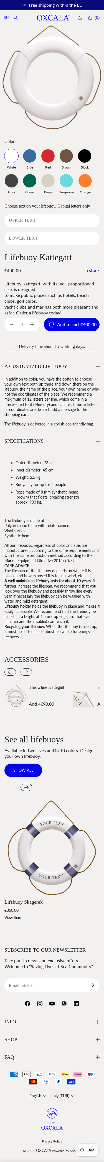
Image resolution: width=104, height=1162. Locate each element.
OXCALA (43, 1150)
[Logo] (53, 17)
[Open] (6, 17)
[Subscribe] (94, 985)
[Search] (16, 17)
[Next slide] (26, 672)
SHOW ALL (23, 770)
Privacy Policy (52, 1141)
